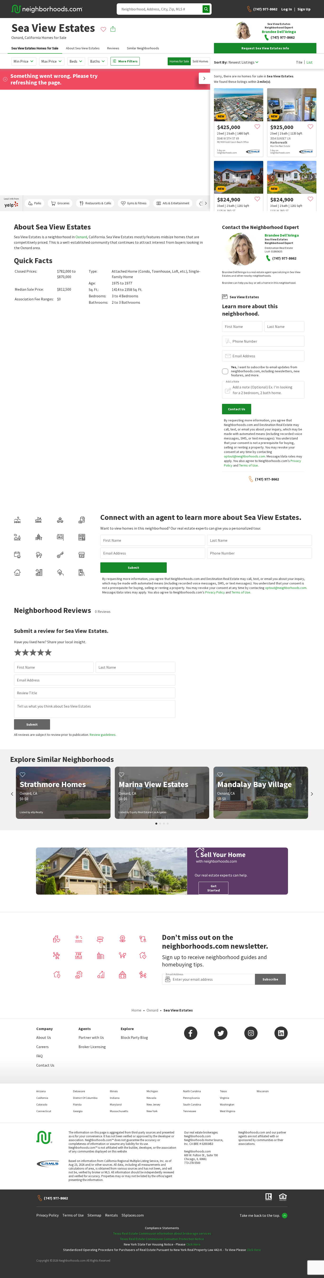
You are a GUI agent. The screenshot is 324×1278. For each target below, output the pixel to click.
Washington (227, 1104)
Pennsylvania (191, 1098)
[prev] (218, 104)
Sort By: (220, 62)
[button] (204, 78)
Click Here (193, 1244)
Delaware (79, 1091)
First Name (234, 326)
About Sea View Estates (83, 48)
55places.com (133, 1215)
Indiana (115, 1098)
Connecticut (43, 1111)
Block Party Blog (134, 1037)
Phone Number (244, 341)
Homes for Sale (179, 61)
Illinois (114, 1091)
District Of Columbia (85, 1098)
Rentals (111, 1215)
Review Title (27, 693)
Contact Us (45, 1065)
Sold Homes (200, 61)
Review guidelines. (103, 734)
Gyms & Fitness (136, 203)
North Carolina (192, 1091)
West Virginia (227, 1111)
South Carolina (192, 1104)
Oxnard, (17, 37)
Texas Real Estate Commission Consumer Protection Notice (162, 1239)
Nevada (151, 1098)
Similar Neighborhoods (143, 48)
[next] (258, 104)
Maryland (116, 1104)
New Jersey (153, 1104)
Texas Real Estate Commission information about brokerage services (162, 1233)
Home (136, 1010)
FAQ (39, 1056)
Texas (223, 1091)
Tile (299, 62)
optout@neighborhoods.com (244, 456)
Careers (42, 1046)
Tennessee (189, 1111)
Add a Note (232, 381)
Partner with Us (91, 1037)
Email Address (243, 356)
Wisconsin (263, 1091)
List (309, 62)
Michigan (152, 1091)
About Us (43, 1037)
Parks (37, 203)
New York (152, 1111)
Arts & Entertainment (176, 203)
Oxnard (81, 236)
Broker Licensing (92, 1046)
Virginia (224, 1098)
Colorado (41, 1104)
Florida (77, 1104)
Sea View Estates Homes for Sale (34, 48)
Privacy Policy (215, 592)
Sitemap (94, 1215)
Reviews (113, 48)
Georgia (78, 1111)
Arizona (41, 1091)
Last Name (276, 326)
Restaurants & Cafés (98, 203)
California (33, 37)
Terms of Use (248, 465)
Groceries (63, 203)
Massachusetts (119, 1111)
